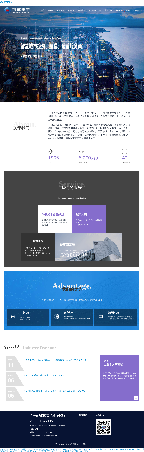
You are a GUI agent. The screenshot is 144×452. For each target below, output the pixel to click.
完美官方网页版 (6, 2)
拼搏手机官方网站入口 (87, 449)
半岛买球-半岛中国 (50, 451)
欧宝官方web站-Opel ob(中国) (11, 449)
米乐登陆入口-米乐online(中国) (31, 451)
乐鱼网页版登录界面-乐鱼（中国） (65, 449)
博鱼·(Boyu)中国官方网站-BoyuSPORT (37, 449)
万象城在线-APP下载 (103, 449)
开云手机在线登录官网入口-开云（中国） (73, 451)
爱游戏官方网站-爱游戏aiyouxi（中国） (127, 449)
